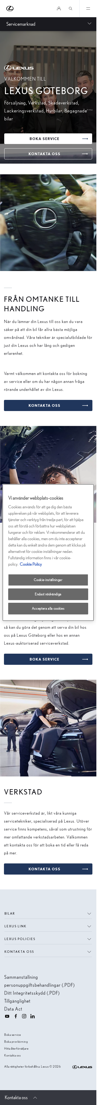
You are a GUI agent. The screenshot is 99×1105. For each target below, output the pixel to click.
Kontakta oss (12, 1055)
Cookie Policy (31, 564)
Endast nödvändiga (48, 594)
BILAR (9, 913)
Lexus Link (15, 926)
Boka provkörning (16, 1041)
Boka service (12, 1035)
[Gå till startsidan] (10, 8)
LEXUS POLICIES (19, 939)
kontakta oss (19, 952)
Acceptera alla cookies (48, 608)
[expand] (87, 8)
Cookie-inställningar (48, 580)
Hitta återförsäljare (16, 1048)
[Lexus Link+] (59, 8)
